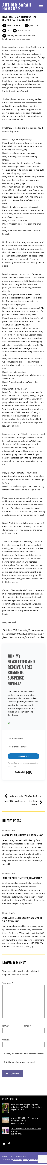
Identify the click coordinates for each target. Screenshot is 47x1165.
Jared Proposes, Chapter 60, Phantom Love (22, 878)
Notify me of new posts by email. (20, 1062)
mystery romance (14, 35)
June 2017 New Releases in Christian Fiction (20, 803)
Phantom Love (24, 30)
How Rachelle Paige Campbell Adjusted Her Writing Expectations (26, 1105)
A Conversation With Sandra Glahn (25, 796)
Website (6, 1039)
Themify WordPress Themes (34, 1159)
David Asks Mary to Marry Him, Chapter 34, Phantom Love (19, 18)
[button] (23, 723)
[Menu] (41, 6)
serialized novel (23, 39)
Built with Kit (23, 772)
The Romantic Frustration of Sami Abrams (26, 1130)
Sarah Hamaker (13, 25)
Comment (7, 983)
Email (27, 1025)
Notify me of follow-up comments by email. (25, 1053)
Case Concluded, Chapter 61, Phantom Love (22, 835)
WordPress (17, 1159)
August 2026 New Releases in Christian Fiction (24, 1119)
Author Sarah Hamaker (13, 1156)
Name (5, 1025)
